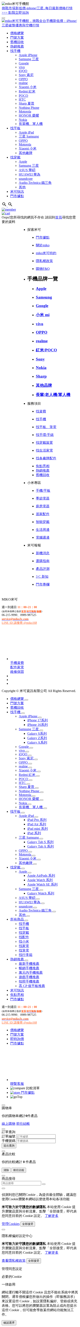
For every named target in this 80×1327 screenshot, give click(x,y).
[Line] (42, 659)
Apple (23, 161)
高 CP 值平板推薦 (32, 986)
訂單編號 (8, 1136)
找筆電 (24, 950)
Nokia (23, 120)
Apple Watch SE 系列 (42, 884)
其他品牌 (44, 385)
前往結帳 (23, 1123)
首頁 (58, 217)
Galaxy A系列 (37, 742)
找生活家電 (44, 450)
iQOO (23, 71)
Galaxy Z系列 (37, 738)
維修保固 (17, 671)
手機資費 (17, 663)
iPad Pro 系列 (37, 820)
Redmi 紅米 (27, 91)
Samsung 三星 (29, 59)
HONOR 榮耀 (29, 115)
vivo (22, 67)
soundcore (26, 178)
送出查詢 (9, 1145)
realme (23, 83)
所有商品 (17, 919)
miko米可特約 (46, 253)
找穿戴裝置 (44, 442)
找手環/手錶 (45, 435)
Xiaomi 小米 (27, 87)
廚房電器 (42, 506)
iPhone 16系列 (37, 724)
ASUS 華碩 (27, 170)
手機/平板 (43, 490)
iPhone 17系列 (37, 720)
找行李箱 (25, 955)
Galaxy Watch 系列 (40, 893)
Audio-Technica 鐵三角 (35, 182)
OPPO (23, 79)
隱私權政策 (44, 261)
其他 (22, 187)
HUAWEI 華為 (29, 174)
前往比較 (18, 1170)
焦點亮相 (42, 466)
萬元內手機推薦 (31, 972)
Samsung (44, 297)
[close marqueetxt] (3, 18)
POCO (23, 95)
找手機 (15, 51)
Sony (40, 359)
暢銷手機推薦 (29, 968)
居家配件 (42, 514)
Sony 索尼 (26, 75)
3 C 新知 (42, 576)
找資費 (41, 411)
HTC (22, 99)
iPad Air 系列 (36, 824)
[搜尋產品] (5, 206)
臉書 (39, 611)
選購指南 (42, 561)
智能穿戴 (42, 522)
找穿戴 (15, 157)
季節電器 (42, 498)
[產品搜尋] (10, 206)
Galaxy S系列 (37, 733)
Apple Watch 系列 (40, 880)
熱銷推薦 (17, 46)
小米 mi (42, 315)
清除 (6, 1170)
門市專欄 (42, 584)
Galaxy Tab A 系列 (40, 846)
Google (24, 63)
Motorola (25, 111)
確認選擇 (9, 1322)
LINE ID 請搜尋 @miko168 (19, 622)
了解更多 (51, 1216)
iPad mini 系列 (37, 828)
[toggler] (26, 699)
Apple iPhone (28, 55)
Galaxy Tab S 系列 (40, 842)
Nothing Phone (29, 107)
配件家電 (17, 667)
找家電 (24, 946)
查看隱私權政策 (14, 1260)
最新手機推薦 (29, 963)
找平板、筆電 (46, 427)
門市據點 (17, 196)
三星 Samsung (29, 136)
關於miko (42, 245)
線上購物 (8, 1123)
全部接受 (27, 1224)
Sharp (41, 376)
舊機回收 (17, 42)
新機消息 (42, 553)
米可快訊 (17, 191)
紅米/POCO (46, 350)
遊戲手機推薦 (29, 977)
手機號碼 (8, 1141)
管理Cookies (11, 1224)
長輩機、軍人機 (31, 124)
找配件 (24, 937)
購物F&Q (43, 268)
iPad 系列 (34, 833)
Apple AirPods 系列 (41, 875)
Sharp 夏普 (26, 103)
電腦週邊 (42, 537)
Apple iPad (26, 132)
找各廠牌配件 (46, 458)
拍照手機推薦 (29, 981)
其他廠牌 (25, 153)
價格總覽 (17, 33)
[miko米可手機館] (40, 25)
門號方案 (17, 37)
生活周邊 (42, 529)
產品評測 (42, 569)
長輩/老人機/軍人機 (53, 394)
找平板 (15, 128)
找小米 (24, 941)
